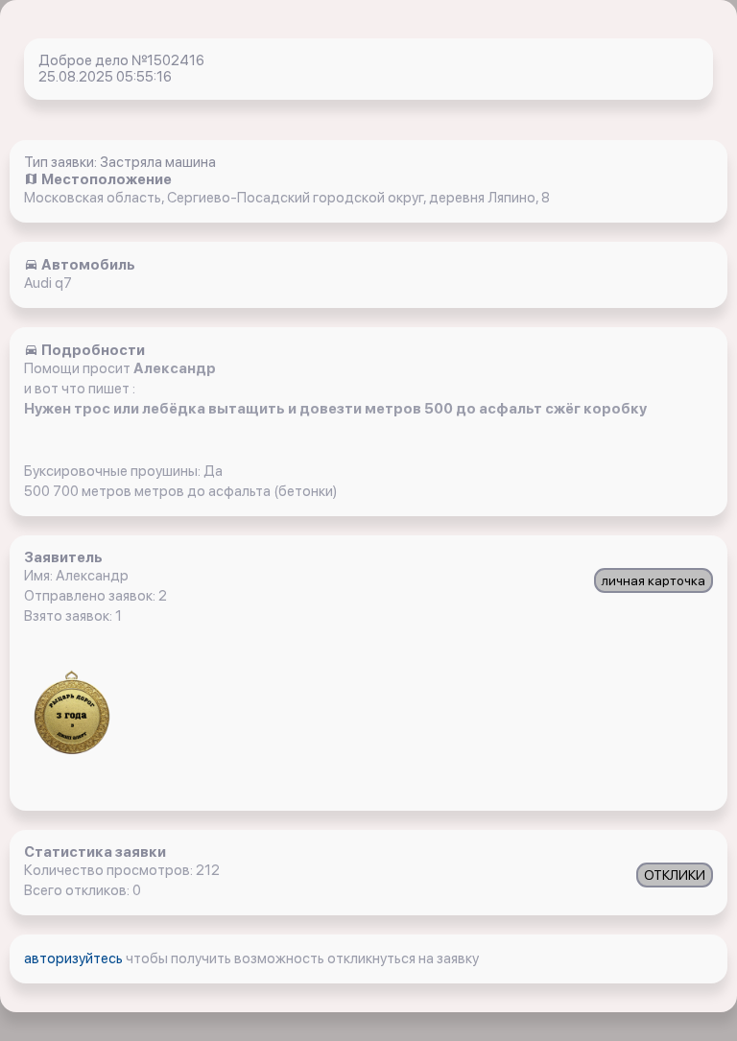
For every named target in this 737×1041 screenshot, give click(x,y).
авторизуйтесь (75, 958)
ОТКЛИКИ (674, 875)
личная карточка (653, 580)
